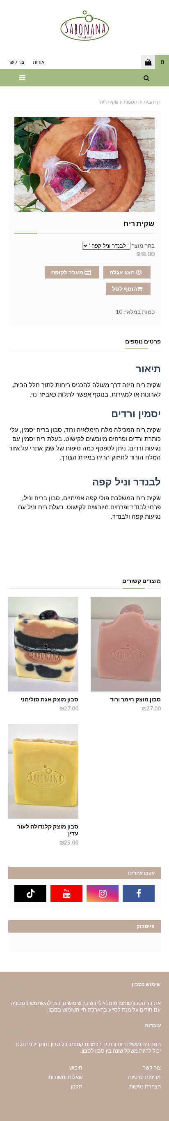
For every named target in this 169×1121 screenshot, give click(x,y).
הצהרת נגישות (145, 1086)
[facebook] (139, 893)
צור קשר (16, 62)
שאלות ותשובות (65, 1077)
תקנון (76, 1086)
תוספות (131, 102)
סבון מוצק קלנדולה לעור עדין (47, 830)
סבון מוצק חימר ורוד (135, 699)
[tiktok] (30, 893)
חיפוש (75, 1067)
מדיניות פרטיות (144, 1077)
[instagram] (103, 893)
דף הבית (152, 102)
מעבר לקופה (67, 272)
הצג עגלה (123, 272)
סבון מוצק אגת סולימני (49, 699)
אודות (39, 62)
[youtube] (66, 893)
